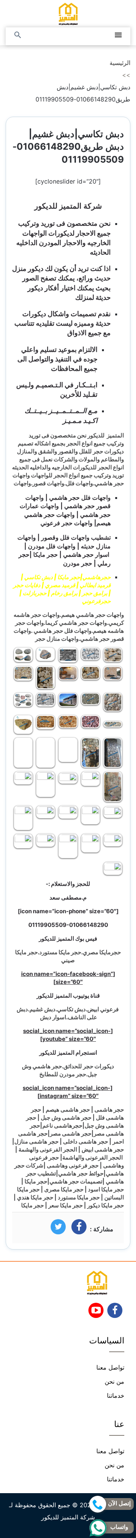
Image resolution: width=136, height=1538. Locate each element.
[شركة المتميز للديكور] (68, 13)
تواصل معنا (110, 1367)
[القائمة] (118, 35)
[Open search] (17, 35)
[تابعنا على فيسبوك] (115, 1312)
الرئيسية (120, 63)
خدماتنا (115, 1395)
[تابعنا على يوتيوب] (96, 1312)
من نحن (114, 1381)
